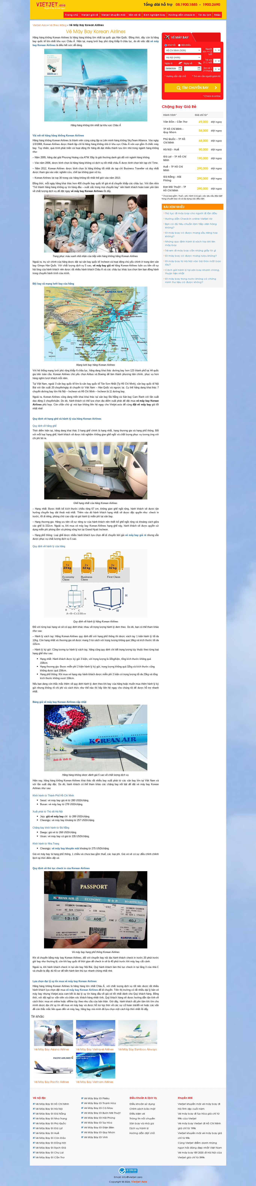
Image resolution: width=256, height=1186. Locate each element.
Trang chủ (71, 14)
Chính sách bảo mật (142, 1108)
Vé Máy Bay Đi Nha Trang (51, 1118)
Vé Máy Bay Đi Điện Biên (98, 1127)
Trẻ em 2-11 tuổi (207, 61)
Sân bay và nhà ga (141, 1123)
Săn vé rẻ (135, 14)
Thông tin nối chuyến (142, 1118)
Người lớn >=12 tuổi (207, 52)
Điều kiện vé (137, 1113)
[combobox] (183, 50)
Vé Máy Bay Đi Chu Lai (49, 1152)
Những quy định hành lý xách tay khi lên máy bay (190, 243)
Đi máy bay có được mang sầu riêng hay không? (191, 234)
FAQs (217, 14)
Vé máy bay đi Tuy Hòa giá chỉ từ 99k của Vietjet (198, 1116)
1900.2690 (211, 4)
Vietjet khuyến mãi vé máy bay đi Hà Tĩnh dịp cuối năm (199, 1106)
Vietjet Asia (40, 25)
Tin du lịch (204, 14)
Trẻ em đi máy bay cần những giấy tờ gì (190, 250)
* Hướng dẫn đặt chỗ (175, 76)
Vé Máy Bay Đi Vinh (95, 1137)
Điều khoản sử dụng (142, 1104)
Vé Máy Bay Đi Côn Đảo (50, 1138)
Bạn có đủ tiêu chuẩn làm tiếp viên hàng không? (191, 225)
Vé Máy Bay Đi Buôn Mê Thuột (102, 1113)
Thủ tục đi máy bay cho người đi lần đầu (191, 213)
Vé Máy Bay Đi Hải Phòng (99, 1117)
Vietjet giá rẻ (89, 14)
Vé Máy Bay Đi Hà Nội (49, 1108)
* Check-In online (212, 96)
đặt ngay (216, 121)
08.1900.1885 (186, 4)
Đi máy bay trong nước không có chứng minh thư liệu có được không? (190, 280)
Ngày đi (168, 63)
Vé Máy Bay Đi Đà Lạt (49, 1128)
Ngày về (188, 63)
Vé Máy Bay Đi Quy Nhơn (99, 1132)
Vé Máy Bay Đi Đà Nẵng (50, 1113)
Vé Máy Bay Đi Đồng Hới (50, 1142)
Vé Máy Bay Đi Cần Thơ (50, 1157)
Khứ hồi (171, 45)
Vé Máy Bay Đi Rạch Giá (50, 1147)
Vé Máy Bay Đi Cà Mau (98, 1108)
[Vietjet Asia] (51, 6)
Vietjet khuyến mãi (113, 14)
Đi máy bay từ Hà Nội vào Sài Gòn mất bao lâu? (193, 262)
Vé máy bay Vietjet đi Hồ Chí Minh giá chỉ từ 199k (199, 1125)
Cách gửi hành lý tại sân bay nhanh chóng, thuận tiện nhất (192, 271)
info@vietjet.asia (132, 1177)
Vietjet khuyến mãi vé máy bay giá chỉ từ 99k (200, 1135)
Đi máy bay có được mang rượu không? (191, 255)
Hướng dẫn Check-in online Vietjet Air (188, 218)
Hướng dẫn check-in (181, 14)
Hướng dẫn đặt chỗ (142, 1133)
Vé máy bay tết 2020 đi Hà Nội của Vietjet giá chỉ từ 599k (200, 1155)
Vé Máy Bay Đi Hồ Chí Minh (52, 1104)
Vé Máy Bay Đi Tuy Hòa (97, 1122)
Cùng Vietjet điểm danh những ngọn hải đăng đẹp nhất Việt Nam (200, 1145)
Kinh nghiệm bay (154, 14)
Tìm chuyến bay (195, 87)
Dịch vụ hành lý (139, 1128)
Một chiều (185, 45)
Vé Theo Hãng (58, 25)
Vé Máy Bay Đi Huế (47, 1133)
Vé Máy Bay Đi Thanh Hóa (99, 1103)
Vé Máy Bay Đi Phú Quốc (50, 1123)
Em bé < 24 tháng (207, 69)
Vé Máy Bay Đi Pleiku (96, 1098)
